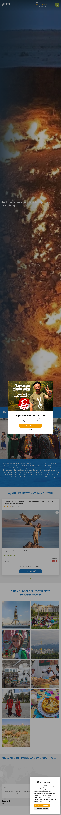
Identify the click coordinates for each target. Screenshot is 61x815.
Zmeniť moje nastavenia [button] (41, 808)
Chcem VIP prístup (30, 425)
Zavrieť (30, 429)
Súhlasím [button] (37, 805)
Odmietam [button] (45, 805)
